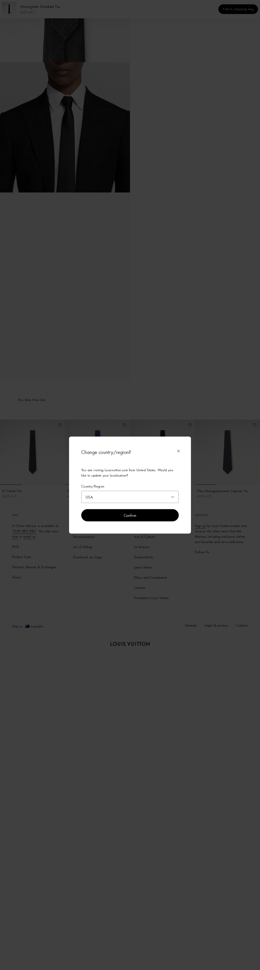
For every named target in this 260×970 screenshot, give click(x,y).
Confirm (130, 515)
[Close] (178, 451)
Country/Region (92, 486)
